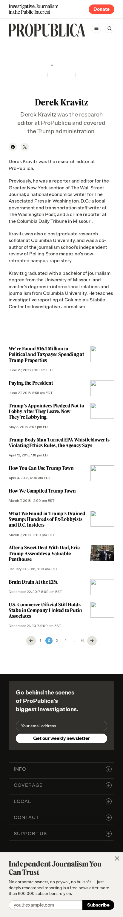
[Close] (117, 858)
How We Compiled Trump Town (42, 491)
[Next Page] (92, 640)
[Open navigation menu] (96, 28)
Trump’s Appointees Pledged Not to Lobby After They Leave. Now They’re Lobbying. (46, 411)
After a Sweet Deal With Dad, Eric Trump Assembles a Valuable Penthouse (44, 553)
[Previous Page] (31, 640)
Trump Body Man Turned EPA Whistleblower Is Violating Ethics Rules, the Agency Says (59, 442)
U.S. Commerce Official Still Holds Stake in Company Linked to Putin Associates (45, 610)
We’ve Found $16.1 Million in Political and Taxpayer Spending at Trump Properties (46, 354)
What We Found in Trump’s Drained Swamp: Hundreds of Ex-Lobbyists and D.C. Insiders (47, 519)
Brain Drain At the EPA (33, 582)
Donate (101, 9)
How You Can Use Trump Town (41, 468)
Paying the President (31, 383)
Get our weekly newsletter (61, 738)
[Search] (109, 28)
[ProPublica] (47, 30)
